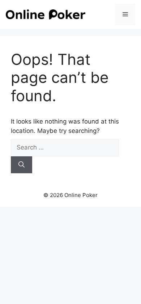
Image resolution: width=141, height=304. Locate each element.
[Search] (21, 165)
